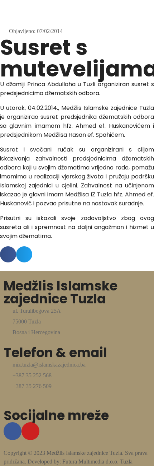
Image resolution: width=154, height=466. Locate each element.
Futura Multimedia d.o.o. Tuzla (97, 461)
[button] (8, 254)
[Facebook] (12, 431)
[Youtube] (30, 431)
